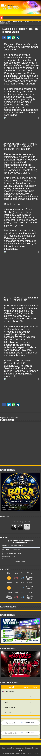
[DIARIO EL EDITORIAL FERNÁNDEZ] (20, 7)
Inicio (3, 21)
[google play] (21, 750)
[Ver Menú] (3, 6)
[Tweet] (9, 37)
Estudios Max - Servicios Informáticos (27, 748)
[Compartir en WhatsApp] (13, 37)
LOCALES (9, 21)
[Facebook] (19, 750)
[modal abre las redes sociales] (18, 37)
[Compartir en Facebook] (4, 37)
